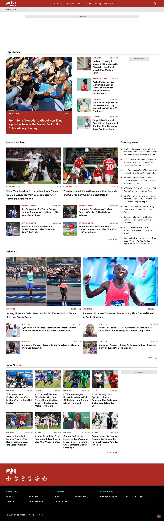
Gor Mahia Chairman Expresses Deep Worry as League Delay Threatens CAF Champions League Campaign (75, 442)
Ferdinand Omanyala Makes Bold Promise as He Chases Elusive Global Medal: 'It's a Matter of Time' (105, 67)
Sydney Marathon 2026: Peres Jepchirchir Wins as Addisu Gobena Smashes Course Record (41, 315)
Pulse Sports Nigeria (109, 496)
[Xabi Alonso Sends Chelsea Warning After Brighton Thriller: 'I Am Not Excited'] (19, 379)
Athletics (70, 3)
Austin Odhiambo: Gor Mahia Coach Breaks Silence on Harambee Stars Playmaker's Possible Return (103, 88)
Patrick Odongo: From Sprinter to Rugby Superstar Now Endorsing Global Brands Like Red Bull (104, 400)
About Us (59, 496)
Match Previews (110, 3)
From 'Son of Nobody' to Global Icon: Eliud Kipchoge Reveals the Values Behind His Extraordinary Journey (36, 124)
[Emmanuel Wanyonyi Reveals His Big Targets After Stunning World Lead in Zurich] (13, 347)
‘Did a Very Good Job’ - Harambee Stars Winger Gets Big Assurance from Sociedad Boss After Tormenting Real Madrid (32, 195)
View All (110, 239)
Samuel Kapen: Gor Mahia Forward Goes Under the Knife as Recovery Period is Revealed (105, 440)
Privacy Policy (81, 496)
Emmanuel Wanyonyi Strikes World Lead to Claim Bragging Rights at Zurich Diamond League (127, 346)
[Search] (155, 3)
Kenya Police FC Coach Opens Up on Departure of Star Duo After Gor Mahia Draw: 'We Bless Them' (105, 124)
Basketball (33, 496)
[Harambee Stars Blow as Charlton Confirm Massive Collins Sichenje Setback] (70, 211)
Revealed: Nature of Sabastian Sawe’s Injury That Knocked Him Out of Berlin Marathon (119, 315)
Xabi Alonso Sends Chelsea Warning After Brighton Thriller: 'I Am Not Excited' (19, 398)
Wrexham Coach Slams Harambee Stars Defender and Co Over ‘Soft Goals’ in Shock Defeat (90, 193)
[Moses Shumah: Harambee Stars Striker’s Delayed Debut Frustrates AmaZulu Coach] (13, 229)
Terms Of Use (61, 501)
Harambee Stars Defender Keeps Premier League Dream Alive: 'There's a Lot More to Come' (97, 229)
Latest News (11, 10)
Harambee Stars (100, 78)
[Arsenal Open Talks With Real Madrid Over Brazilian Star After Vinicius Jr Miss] (48, 420)
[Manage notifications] (159, 516)
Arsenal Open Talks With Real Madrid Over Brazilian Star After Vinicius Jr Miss (48, 439)
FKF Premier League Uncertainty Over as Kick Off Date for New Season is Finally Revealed (75, 398)
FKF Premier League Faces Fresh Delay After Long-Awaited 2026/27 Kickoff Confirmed (105, 107)
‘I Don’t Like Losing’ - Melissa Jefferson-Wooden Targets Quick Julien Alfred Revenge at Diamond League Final (125, 329)
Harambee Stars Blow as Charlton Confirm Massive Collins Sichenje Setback (95, 212)
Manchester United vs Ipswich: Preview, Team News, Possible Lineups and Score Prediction (17, 440)
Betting (98, 3)
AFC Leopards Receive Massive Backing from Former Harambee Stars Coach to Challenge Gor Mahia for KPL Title (46, 400)
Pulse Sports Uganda (135, 496)
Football (57, 3)
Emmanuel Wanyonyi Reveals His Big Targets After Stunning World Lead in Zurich (50, 346)
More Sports (83, 3)
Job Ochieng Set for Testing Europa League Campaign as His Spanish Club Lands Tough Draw (40, 212)
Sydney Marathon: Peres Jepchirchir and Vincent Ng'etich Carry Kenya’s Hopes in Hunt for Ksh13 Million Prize (49, 329)
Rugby (94, 391)
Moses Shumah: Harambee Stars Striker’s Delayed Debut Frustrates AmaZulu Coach (38, 229)
